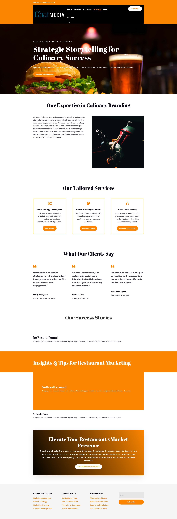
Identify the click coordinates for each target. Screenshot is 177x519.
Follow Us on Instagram (71, 505)
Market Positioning (41, 505)
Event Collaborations (99, 501)
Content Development (42, 508)
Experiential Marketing (99, 505)
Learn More (135, 9)
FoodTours (87, 9)
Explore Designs (88, 228)
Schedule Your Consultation (89, 467)
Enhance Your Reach (127, 228)
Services (77, 9)
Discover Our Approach (45, 74)
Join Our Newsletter (70, 501)
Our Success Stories (98, 508)
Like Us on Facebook (70, 508)
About (105, 9)
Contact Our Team (69, 498)
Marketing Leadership (42, 498)
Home (69, 9)
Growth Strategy (40, 501)
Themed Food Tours (98, 498)
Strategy (97, 9)
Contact (70, 17)
